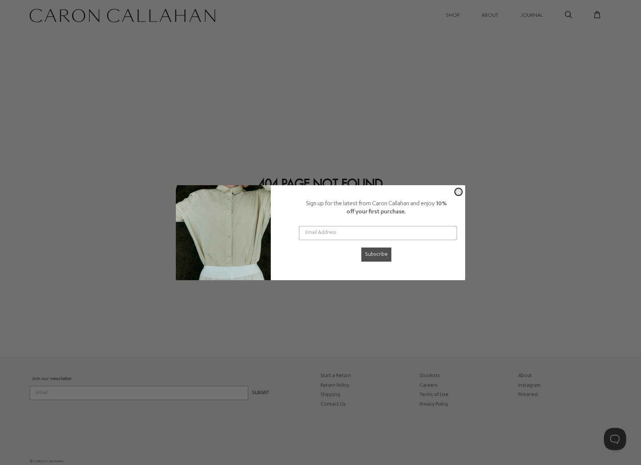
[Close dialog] (458, 192)
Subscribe (376, 255)
